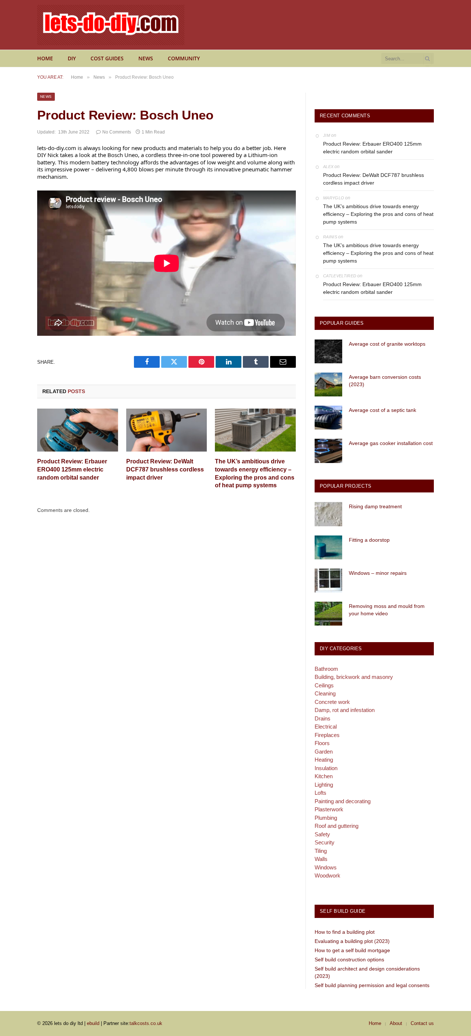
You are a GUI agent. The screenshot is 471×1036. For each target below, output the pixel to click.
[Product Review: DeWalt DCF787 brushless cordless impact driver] (166, 430)
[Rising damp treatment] (328, 514)
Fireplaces (327, 735)
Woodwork (327, 875)
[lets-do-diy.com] (110, 25)
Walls (321, 859)
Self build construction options (349, 959)
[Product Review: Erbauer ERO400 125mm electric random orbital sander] (77, 430)
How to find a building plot (345, 932)
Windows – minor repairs (378, 573)
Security (324, 842)
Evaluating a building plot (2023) (352, 941)
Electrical (326, 726)
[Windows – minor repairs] (328, 580)
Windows (326, 867)
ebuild (93, 1023)
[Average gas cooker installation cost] (328, 451)
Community (184, 58)
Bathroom (326, 669)
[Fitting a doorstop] (328, 547)
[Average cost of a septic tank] (328, 418)
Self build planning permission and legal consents (372, 985)
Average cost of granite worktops (387, 344)
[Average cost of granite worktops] (328, 351)
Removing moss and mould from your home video (387, 609)
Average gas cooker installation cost (391, 443)
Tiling (321, 851)
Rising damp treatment (375, 506)
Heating (324, 759)
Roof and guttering (336, 826)
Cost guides (107, 58)
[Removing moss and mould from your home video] (328, 614)
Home (45, 58)
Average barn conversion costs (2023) (385, 380)
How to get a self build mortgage (352, 950)
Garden (324, 751)
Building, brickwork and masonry (354, 677)
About (396, 1023)
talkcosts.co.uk (146, 1023)
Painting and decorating (343, 801)
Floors (322, 743)
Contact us (422, 1023)
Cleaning (325, 693)
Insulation (326, 768)
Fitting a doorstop (369, 540)
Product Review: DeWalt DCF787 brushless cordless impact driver (165, 469)
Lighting (324, 785)
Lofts (320, 793)
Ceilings (324, 685)
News (145, 58)
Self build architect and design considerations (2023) (367, 972)
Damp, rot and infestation (345, 710)
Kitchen (324, 776)
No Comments (116, 132)
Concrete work (332, 702)
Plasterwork (329, 809)
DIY (72, 58)
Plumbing (326, 818)
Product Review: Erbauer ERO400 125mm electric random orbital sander (72, 469)
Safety (322, 834)
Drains (322, 718)
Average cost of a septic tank (382, 410)
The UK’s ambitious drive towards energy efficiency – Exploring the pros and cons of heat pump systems (254, 473)
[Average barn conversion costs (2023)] (328, 384)
